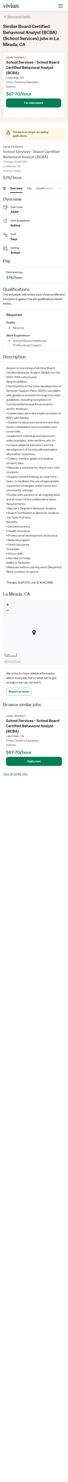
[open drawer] (60, 5)
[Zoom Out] (7, 610)
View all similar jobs (15, 774)
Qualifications (45, 188)
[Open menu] (4, 188)
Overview (16, 188)
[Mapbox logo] (12, 662)
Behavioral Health (19, 16)
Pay (29, 188)
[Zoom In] (7, 604)
